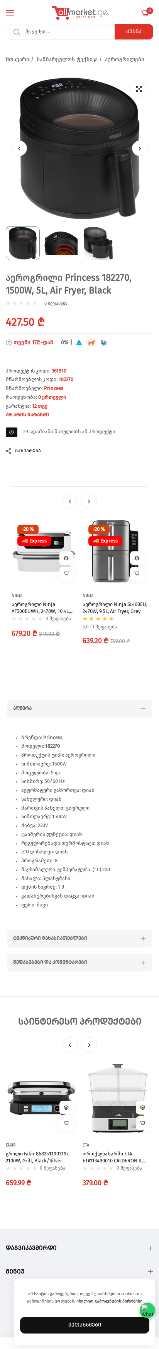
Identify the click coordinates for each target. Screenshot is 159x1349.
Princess (53, 388)
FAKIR (11, 1145)
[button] (139, 148)
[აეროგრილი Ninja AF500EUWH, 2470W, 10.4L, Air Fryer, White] (44, 551)
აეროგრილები (124, 59)
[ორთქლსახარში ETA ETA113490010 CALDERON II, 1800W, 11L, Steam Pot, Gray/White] (118, 1098)
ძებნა (134, 31)
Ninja (17, 596)
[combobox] (79, 31)
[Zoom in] (138, 89)
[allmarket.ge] (80, 13)
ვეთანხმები (84, 1325)
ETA (86, 1145)
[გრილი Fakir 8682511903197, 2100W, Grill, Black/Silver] (41, 1098)
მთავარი (17, 59)
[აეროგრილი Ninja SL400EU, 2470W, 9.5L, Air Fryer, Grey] (115, 551)
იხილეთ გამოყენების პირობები (109, 1301)
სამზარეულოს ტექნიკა (67, 59)
